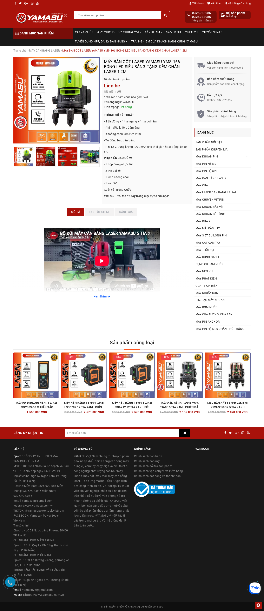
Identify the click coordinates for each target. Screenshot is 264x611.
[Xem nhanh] (58, 411)
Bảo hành (173, 32)
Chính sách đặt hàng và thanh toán (157, 476)
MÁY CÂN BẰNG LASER (211, 178)
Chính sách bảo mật (147, 461)
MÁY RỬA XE (204, 221)
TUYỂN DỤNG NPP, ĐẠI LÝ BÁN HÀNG (100, 41)
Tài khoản (198, 3)
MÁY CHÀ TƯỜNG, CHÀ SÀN (214, 314)
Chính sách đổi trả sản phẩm (153, 466)
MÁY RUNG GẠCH (207, 257)
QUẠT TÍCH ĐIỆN (207, 285)
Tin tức (191, 32)
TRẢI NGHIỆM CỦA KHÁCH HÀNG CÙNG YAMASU (164, 41)
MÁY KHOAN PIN (207, 156)
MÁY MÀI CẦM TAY (208, 228)
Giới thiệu (105, 32)
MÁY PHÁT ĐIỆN (206, 278)
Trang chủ (83, 32)
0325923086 (201, 13)
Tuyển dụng (211, 32)
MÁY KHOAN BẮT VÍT (210, 206)
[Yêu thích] (92, 64)
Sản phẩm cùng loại (132, 342)
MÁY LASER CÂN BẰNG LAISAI (216, 192)
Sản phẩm (153, 32)
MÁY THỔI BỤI (205, 249)
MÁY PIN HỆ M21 (207, 163)
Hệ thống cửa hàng (239, 3)
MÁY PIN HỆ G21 (207, 171)
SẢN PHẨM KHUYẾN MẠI (212, 149)
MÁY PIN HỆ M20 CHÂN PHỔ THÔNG (220, 328)
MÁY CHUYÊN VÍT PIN (210, 199)
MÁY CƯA (202, 185)
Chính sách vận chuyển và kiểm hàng (158, 471)
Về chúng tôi (129, 32)
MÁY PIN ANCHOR (208, 321)
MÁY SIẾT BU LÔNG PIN (211, 235)
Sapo (160, 606)
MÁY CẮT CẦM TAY (208, 242)
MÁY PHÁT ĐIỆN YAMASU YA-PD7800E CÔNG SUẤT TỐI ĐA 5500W (65, 597)
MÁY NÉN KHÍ (205, 271)
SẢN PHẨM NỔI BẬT (209, 142)
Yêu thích (216, 3)
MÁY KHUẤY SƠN (207, 293)
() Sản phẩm (235, 14)
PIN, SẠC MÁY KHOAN (210, 300)
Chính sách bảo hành (148, 456)
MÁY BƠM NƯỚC (207, 307)
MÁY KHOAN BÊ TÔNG (210, 214)
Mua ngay (43, 411)
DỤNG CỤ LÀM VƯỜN (210, 264)
